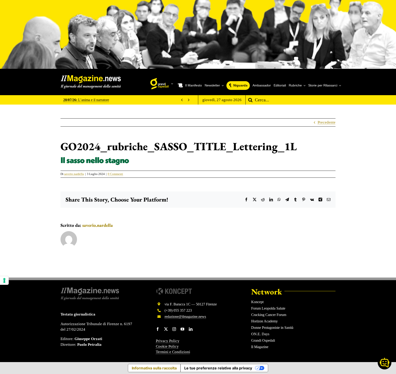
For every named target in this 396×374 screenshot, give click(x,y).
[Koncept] (174, 289)
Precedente (327, 122)
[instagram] (174, 329)
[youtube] (182, 329)
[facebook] (158, 329)
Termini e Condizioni (173, 352)
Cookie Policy (167, 346)
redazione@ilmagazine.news (185, 317)
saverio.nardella (74, 174)
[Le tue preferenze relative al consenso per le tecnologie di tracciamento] (4, 280)
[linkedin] (190, 329)
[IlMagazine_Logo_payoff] (90, 77)
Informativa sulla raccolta (154, 368)
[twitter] (166, 329)
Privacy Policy (167, 341)
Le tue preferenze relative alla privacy (218, 368)
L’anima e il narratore (86, 100)
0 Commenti (115, 174)
